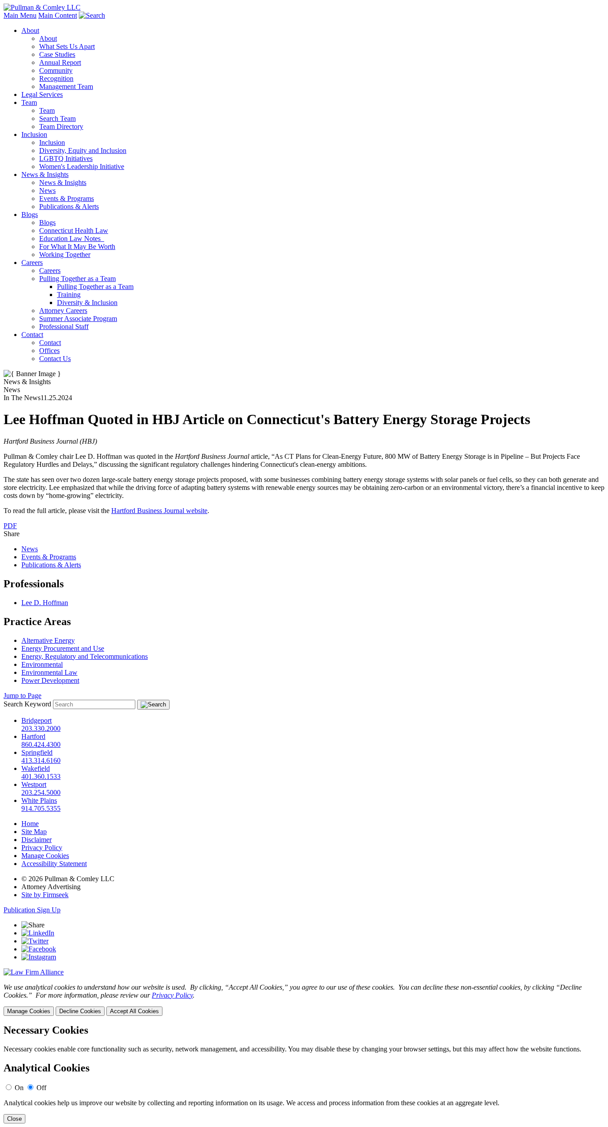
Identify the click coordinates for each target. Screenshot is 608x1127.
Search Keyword (27, 704)
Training (69, 294)
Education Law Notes (71, 238)
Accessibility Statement (54, 863)
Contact (32, 334)
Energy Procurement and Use (62, 648)
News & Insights (45, 174)
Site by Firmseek (45, 894)
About (30, 30)
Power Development (50, 680)
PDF (10, 525)
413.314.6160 (41, 760)
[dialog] (304, 999)
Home (30, 823)
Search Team (57, 118)
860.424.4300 (41, 744)
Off (41, 1087)
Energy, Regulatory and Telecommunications (84, 656)
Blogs (29, 214)
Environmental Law (49, 672)
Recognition (56, 78)
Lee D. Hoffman (44, 602)
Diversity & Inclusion (87, 302)
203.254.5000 (41, 792)
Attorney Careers (63, 310)
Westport (33, 784)
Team (29, 102)
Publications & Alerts (69, 206)
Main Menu (20, 15)
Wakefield (35, 768)
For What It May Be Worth (77, 246)
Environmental (42, 664)
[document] (304, 1073)
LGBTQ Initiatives (66, 158)
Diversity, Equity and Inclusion (82, 150)
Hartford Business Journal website (159, 510)
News (47, 190)
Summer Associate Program (78, 318)
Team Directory (61, 126)
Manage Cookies (45, 855)
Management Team (66, 86)
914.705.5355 (41, 808)
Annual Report (60, 62)
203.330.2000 (41, 728)
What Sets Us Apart (67, 46)
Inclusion (34, 134)
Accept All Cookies (134, 1011)
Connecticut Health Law (73, 230)
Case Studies (57, 54)
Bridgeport (36, 720)
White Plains (39, 800)
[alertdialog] (304, 1073)
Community (56, 70)
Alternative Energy (48, 640)
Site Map (34, 831)
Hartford (33, 736)
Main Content (57, 15)
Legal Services (42, 94)
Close (14, 1118)
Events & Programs (66, 198)
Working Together (64, 254)
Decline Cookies (80, 1011)
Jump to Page (22, 695)
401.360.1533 (41, 776)
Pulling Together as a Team (77, 278)
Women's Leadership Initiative (81, 166)
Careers (32, 262)
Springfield (37, 752)
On (19, 1087)
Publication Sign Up (32, 910)
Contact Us (55, 358)
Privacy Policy (41, 847)
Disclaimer (36, 839)
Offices (49, 350)
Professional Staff (64, 326)
